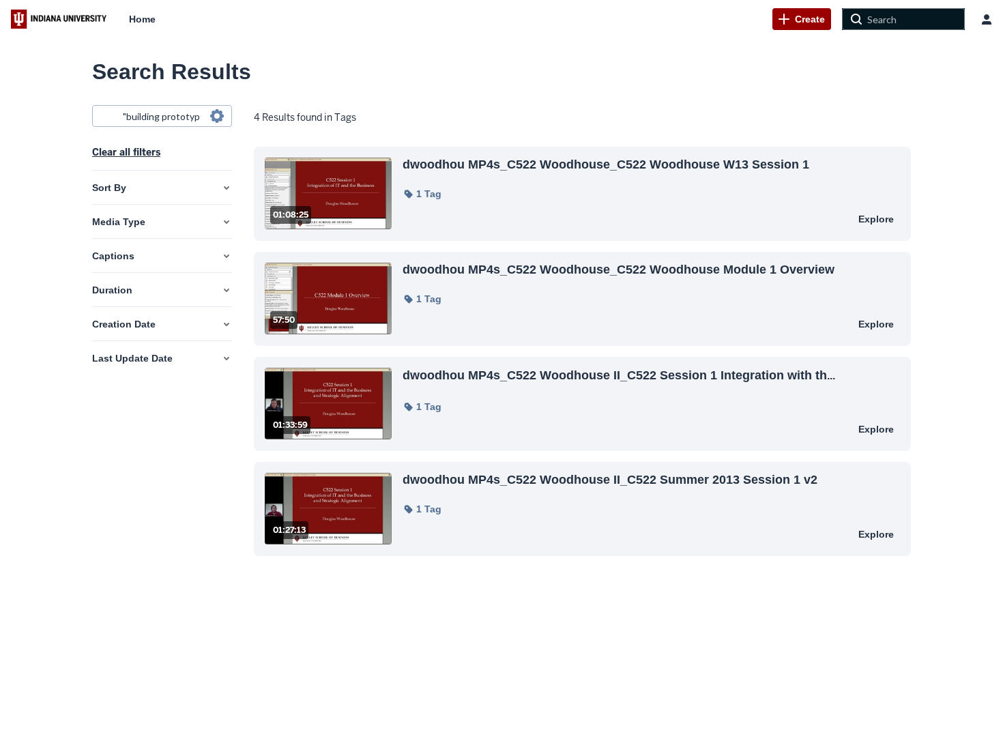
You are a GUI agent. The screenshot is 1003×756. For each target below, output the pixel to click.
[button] (422, 194)
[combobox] (161, 116)
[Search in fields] (217, 116)
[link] (801, 19)
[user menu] (987, 19)
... (619, 375)
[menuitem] (142, 19)
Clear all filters (126, 152)
